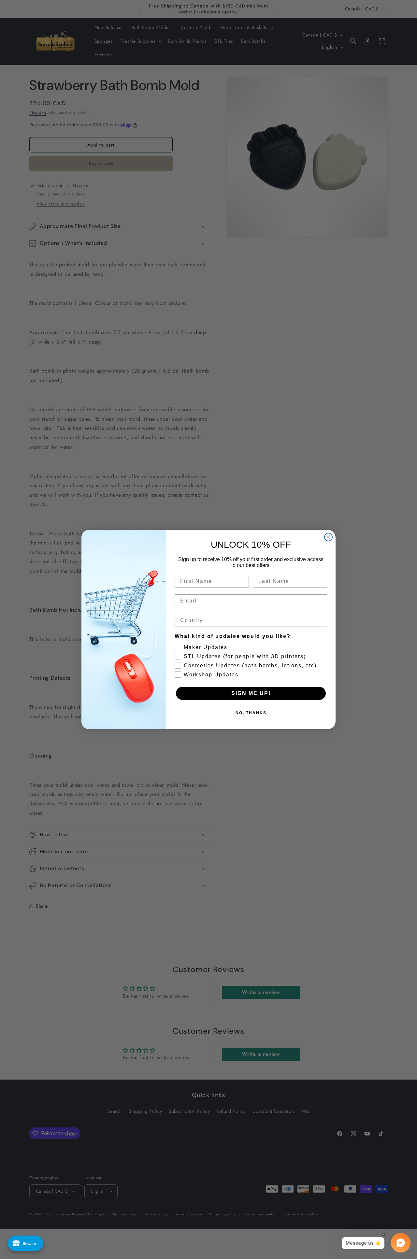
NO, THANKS (251, 713)
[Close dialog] (328, 537)
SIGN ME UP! (251, 693)
